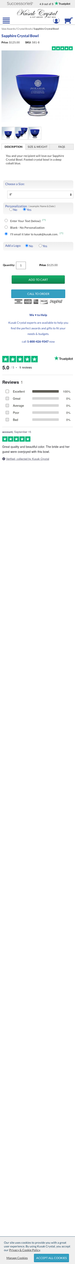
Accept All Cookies (51, 1258)
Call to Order (38, 294)
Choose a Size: (15, 184)
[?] (44, 220)
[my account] (56, 23)
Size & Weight (38, 146)
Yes (29, 209)
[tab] (14, 147)
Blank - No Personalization (27, 227)
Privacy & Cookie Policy (24, 1250)
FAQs (61, 146)
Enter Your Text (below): (25, 221)
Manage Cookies (17, 1258)
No (15, 209)
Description (13, 146)
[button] (20, 4)
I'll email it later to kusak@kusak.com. (34, 234)
